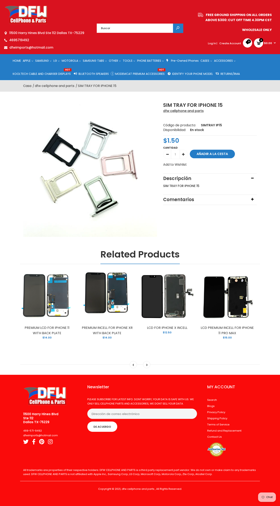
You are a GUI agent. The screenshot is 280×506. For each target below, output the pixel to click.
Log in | (212, 43)
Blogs (211, 406)
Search (212, 400)
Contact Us (214, 437)
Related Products (140, 254)
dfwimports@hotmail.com (31, 47)
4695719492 (19, 40)
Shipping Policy (217, 418)
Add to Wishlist (175, 164)
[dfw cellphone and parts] (26, 23)
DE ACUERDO (102, 427)
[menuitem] (16, 60)
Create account (230, 43)
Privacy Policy (216, 412)
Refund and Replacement (224, 431)
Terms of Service (218, 424)
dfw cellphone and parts (183, 110)
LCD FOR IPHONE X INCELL (167, 327)
